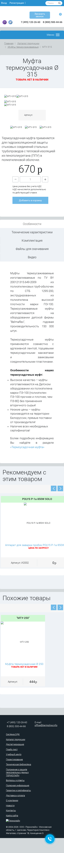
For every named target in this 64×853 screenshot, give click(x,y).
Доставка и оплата (15, 795)
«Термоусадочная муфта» (27, 447)
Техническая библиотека (18, 764)
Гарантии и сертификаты (18, 790)
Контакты (11, 810)
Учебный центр (13, 754)
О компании (12, 800)
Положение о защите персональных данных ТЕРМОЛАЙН (17, 772)
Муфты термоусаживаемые (23, 47)
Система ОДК (13, 734)
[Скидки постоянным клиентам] (16, 127)
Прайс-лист (12, 749)
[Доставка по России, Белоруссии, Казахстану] (31, 127)
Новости (10, 805)
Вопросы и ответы (15, 780)
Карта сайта (12, 815)
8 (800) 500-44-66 (52, 22)
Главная (8, 43)
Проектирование (14, 759)
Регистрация (17, 3)
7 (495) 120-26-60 (30, 22)
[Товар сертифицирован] (45, 127)
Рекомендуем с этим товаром (24, 476)
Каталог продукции (28, 43)
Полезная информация (17, 785)
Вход (4, 3)
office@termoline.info (46, 725)
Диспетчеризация (15, 744)
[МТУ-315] (10, 96)
